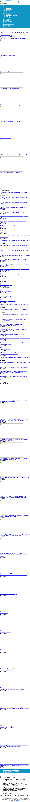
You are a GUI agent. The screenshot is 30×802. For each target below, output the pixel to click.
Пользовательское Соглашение (11, 771)
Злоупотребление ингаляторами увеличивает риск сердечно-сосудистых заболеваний (13, 325)
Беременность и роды (11, 15)
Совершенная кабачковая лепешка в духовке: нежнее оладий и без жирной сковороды (14, 593)
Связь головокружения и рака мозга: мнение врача (13, 376)
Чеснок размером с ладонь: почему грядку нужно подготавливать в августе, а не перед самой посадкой (14, 707)
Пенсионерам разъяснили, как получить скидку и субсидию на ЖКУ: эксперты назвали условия (12, 688)
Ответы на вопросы (8, 21)
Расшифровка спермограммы (7, 55)
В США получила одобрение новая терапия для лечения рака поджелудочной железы (14, 300)
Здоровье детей (7, 19)
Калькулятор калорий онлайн (7, 36)
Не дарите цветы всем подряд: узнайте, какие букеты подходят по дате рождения (14, 440)
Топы (4, 27)
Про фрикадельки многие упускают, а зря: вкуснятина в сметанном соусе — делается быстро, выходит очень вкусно (14, 765)
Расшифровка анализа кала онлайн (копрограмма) (13, 38)
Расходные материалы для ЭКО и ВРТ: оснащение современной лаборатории (13, 330)
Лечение (8, 10)
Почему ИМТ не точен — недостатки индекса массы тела (15, 255)
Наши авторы (6, 772)
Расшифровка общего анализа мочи (9, 71)
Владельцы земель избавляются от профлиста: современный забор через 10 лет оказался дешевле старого (13, 555)
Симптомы (8, 8)
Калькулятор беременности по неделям (10, 172)
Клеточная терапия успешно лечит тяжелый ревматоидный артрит (11, 343)
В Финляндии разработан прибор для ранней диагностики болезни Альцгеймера (11, 353)
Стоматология (6, 16)
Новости (5, 5)
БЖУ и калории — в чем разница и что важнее (12, 212)
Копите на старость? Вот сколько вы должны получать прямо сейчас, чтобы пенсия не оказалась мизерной (14, 574)
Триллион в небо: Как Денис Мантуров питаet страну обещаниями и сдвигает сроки (13, 459)
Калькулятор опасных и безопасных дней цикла (12, 105)
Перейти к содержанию (6, 0)
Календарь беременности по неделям (10, 121)
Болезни (5, 6)
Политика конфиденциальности (11, 770)
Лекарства (5, 11)
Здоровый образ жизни (9, 17)
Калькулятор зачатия (5, 138)
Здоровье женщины (8, 13)
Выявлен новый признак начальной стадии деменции (14, 367)
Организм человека (8, 20)
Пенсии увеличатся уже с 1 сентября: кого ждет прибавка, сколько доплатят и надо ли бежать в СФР (15, 535)
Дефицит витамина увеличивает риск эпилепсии (12, 334)
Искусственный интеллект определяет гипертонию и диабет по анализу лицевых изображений (13, 372)
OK (17, 800)
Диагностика (9, 9)
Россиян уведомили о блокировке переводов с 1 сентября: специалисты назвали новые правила (12, 650)
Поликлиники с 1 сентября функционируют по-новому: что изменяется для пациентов (14, 516)
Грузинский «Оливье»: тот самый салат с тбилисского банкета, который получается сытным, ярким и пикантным (14, 420)
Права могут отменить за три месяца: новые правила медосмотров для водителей (14, 401)
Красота (8, 14)
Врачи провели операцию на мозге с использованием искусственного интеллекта (14, 290)
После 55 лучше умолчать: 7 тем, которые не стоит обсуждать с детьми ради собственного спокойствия (13, 497)
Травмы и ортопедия (8, 24)
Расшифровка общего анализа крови (9, 88)
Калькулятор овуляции (6, 189)
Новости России (7, 26)
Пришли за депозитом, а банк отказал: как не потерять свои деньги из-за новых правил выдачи (14, 745)
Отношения (6, 22)
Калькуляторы (6, 25)
